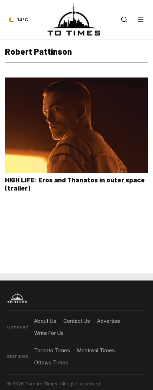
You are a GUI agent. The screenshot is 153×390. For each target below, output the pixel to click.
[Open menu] (140, 19)
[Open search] (124, 19)
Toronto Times (52, 350)
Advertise (108, 321)
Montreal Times (96, 350)
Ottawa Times (51, 362)
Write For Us (49, 333)
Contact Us (76, 321)
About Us (45, 321)
